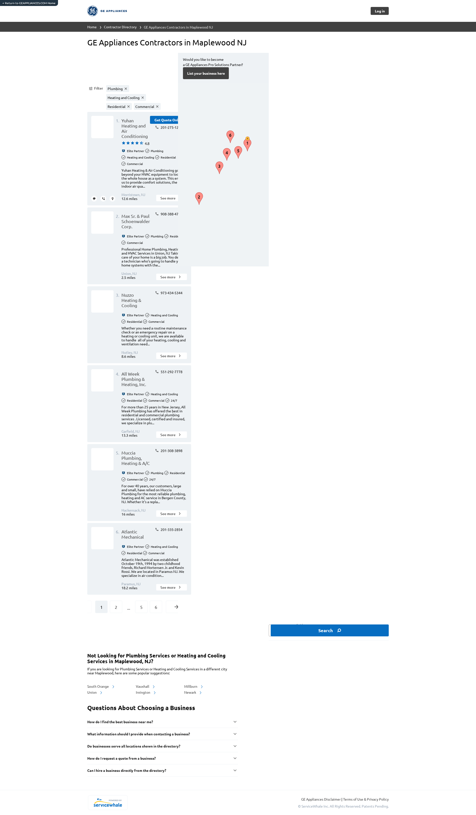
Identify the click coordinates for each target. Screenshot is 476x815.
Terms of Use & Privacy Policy (366, 799)
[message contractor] (94, 198)
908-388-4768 (171, 214)
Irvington (143, 692)
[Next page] (176, 607)
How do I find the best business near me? (120, 721)
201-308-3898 (171, 450)
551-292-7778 (171, 371)
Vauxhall (143, 686)
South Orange (98, 686)
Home (92, 27)
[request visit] (112, 198)
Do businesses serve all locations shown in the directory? (133, 746)
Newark (190, 692)
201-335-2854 (171, 529)
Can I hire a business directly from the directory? (126, 770)
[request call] (103, 198)
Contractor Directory (120, 27)
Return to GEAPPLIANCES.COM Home (29, 3)
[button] (95, 88)
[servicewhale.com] (107, 802)
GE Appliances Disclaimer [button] (321, 799)
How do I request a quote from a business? (121, 758)
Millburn (191, 686)
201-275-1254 (171, 127)
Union (92, 692)
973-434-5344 (171, 293)
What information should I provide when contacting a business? (138, 734)
